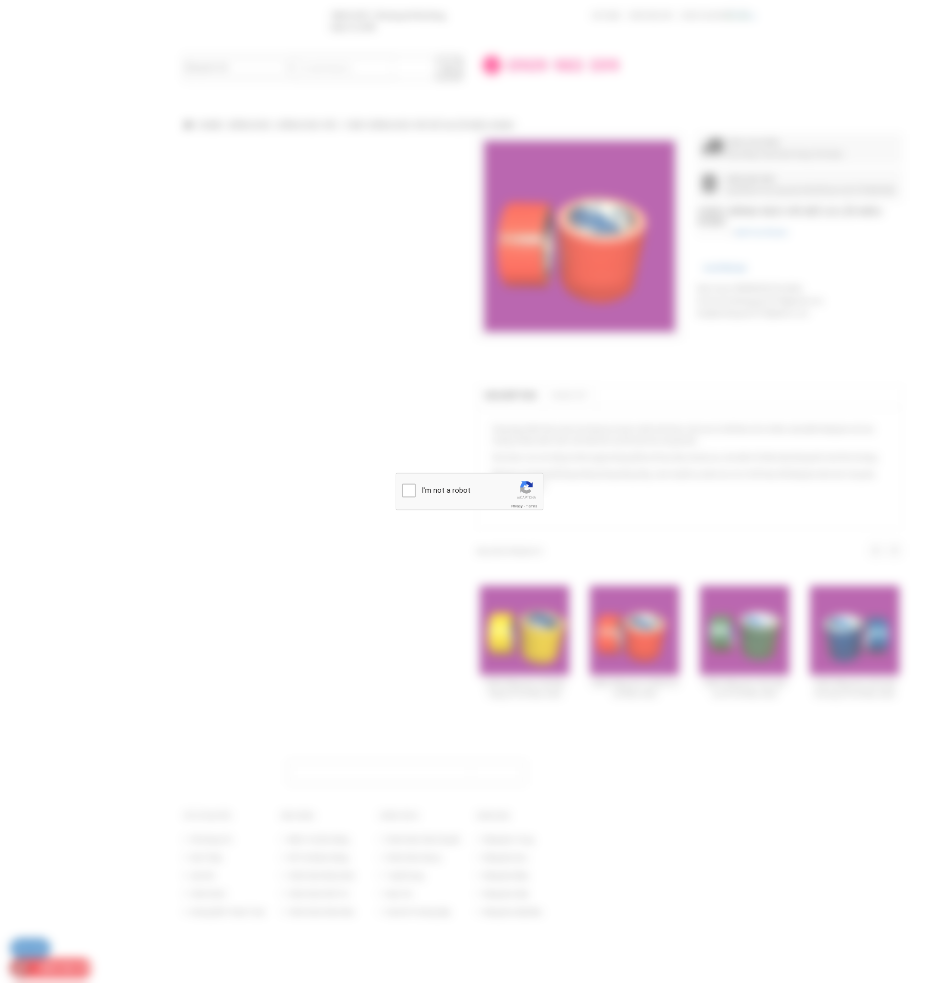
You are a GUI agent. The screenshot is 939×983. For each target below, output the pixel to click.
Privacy (517, 506)
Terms (531, 506)
